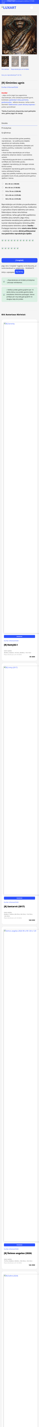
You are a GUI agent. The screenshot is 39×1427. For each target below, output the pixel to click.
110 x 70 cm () (12, 191)
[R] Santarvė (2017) (14, 906)
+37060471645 (10, 1)
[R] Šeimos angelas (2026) (18, 1253)
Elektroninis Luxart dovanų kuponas (22, 105)
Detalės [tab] (5, 123)
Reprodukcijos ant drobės (20, 69)
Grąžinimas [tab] (6, 133)
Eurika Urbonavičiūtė (10, 87)
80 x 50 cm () (12, 188)
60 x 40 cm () (11, 184)
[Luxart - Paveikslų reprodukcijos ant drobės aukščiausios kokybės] (9, 7)
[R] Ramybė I (11, 644)
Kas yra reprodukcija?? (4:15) (11, 75)
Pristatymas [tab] (6, 128)
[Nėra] (3, 240)
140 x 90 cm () (12, 199)
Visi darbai (5, 69)
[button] (31, 7)
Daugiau (19, 636)
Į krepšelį (19, 260)
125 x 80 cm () (12, 195)
